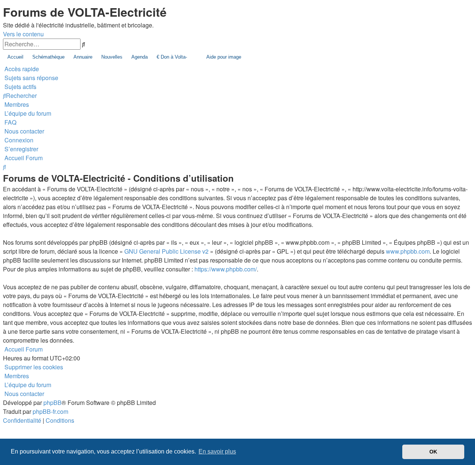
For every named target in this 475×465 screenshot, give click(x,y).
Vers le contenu (23, 34)
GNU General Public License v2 (166, 251)
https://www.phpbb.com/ (225, 269)
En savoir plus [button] (217, 451)
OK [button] (433, 452)
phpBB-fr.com (50, 411)
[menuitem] (30, 77)
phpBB (52, 402)
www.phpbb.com (408, 251)
